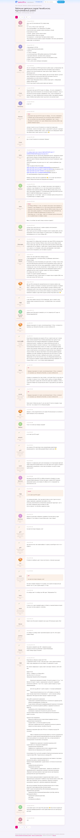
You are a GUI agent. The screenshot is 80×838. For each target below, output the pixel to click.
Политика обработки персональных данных (23, 835)
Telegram (54, 835)
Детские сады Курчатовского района (35, 5)
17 (26, 17)
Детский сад (25, 5)
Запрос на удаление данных (37, 835)
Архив (16, 5)
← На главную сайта (38, 1)
